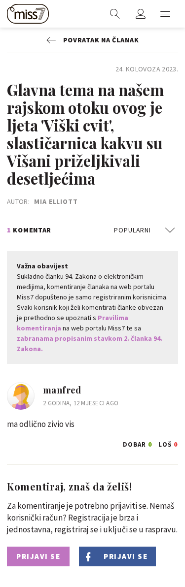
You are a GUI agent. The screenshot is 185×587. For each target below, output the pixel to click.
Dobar (137, 443)
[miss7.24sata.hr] (28, 14)
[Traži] (115, 14)
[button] (165, 14)
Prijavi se (38, 556)
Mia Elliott (55, 201)
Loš (168, 443)
